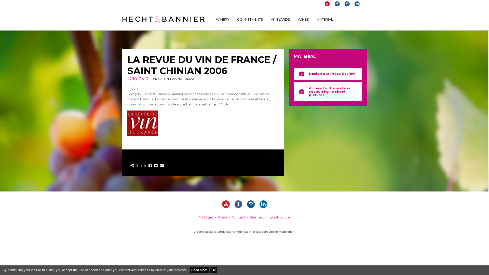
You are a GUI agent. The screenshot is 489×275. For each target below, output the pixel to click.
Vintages (206, 217)
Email (162, 166)
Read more (199, 270)
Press (222, 217)
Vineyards (280, 19)
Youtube (327, 3)
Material (325, 19)
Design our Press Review (332, 74)
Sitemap (257, 217)
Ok (213, 270)
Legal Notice (279, 217)
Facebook (337, 3)
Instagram (347, 3)
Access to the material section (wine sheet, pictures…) (330, 91)
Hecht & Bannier (163, 19)
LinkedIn (357, 3)
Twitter (156, 166)
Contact (238, 217)
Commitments (250, 19)
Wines (303, 19)
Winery (222, 19)
